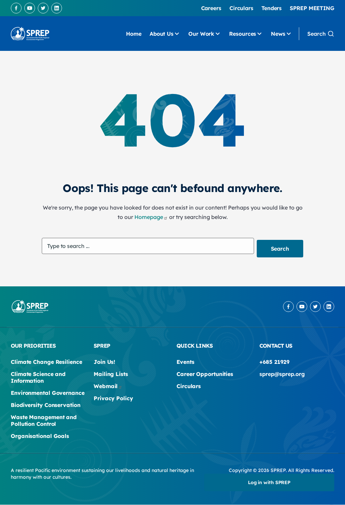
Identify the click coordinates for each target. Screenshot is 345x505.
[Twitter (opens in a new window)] (43, 8)
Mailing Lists (111, 374)
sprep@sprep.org (282, 374)
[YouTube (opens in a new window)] (29, 8)
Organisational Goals (40, 436)
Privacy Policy (113, 398)
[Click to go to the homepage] (30, 33)
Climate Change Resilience (46, 361)
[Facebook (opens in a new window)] (16, 8)
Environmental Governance (48, 392)
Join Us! (104, 361)
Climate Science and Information (38, 377)
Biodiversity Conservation (46, 405)
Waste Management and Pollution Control (43, 420)
